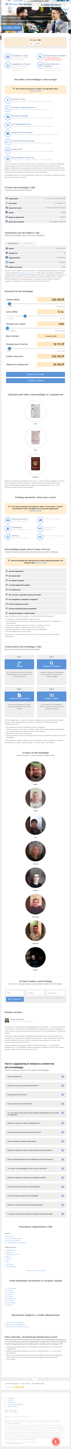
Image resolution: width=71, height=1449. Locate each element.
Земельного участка (12, 1254)
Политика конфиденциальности (13, 1443)
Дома (8, 1256)
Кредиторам (11, 1402)
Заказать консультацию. (28, 273)
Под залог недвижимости (14, 1238)
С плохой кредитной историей (16, 1242)
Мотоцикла (9, 1264)
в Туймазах (9, 1294)
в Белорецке (10, 1301)
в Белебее (9, 1290)
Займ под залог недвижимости (16, 1325)
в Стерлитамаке (11, 1288)
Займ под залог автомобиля (15, 1322)
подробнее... (16, 1423)
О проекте (11, 1398)
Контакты (11, 1400)
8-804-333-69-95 (52, 4)
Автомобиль (28, 243)
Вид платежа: (12, 336)
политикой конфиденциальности (55, 998)
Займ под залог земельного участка (17, 1327)
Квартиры (9, 1252)
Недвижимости (11, 1250)
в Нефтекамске (11, 1303)
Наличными (10, 1236)
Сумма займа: (13, 299)
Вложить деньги (13, 1406)
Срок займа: (12, 311)
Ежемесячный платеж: (17, 344)
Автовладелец (13, 243)
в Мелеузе (9, 1305)
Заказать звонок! (35, 91)
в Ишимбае (9, 1292)
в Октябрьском (11, 1299)
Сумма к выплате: (14, 356)
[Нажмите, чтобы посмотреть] (35, 771)
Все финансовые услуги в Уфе (35, 1270)
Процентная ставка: (16, 323)
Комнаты (9, 1258)
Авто (7, 1260)
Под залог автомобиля (13, 1240)
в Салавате (9, 1297)
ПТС (7, 1262)
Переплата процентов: (17, 364)
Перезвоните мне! (35, 511)
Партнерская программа (15, 1404)
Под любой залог (11, 1267)
